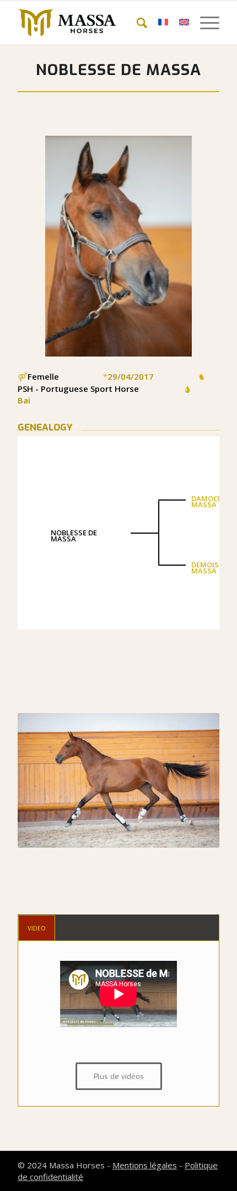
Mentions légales (144, 1165)
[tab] (36, 928)
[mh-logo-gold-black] (98, 23)
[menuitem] (136, 23)
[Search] (136, 23)
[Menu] (204, 23)
